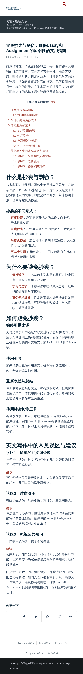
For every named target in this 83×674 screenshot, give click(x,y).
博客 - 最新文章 (16, 21)
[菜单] (71, 4)
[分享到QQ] (12, 615)
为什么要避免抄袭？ (22, 120)
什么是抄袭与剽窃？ (22, 110)
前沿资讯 (34, 57)
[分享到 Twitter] (36, 616)
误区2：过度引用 (26, 161)
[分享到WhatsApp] (47, 616)
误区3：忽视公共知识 (29, 166)
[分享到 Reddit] (59, 616)
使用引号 (21, 135)
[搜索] (62, 4)
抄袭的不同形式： (27, 115)
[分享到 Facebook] (24, 616)
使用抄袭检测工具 (27, 145)
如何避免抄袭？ (19, 125)
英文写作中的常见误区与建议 (28, 150)
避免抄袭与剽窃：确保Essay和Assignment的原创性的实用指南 (36, 47)
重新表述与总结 (25, 140)
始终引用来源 (24, 130)
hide (53, 101)
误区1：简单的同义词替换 (32, 156)
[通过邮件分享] (71, 616)
